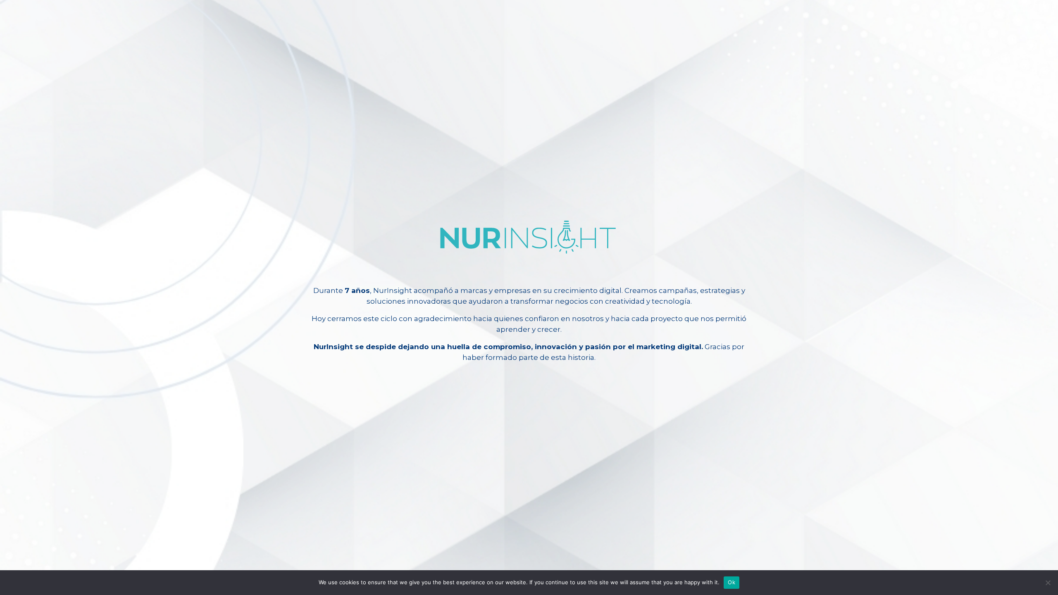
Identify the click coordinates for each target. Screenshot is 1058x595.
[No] (1048, 582)
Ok (731, 582)
